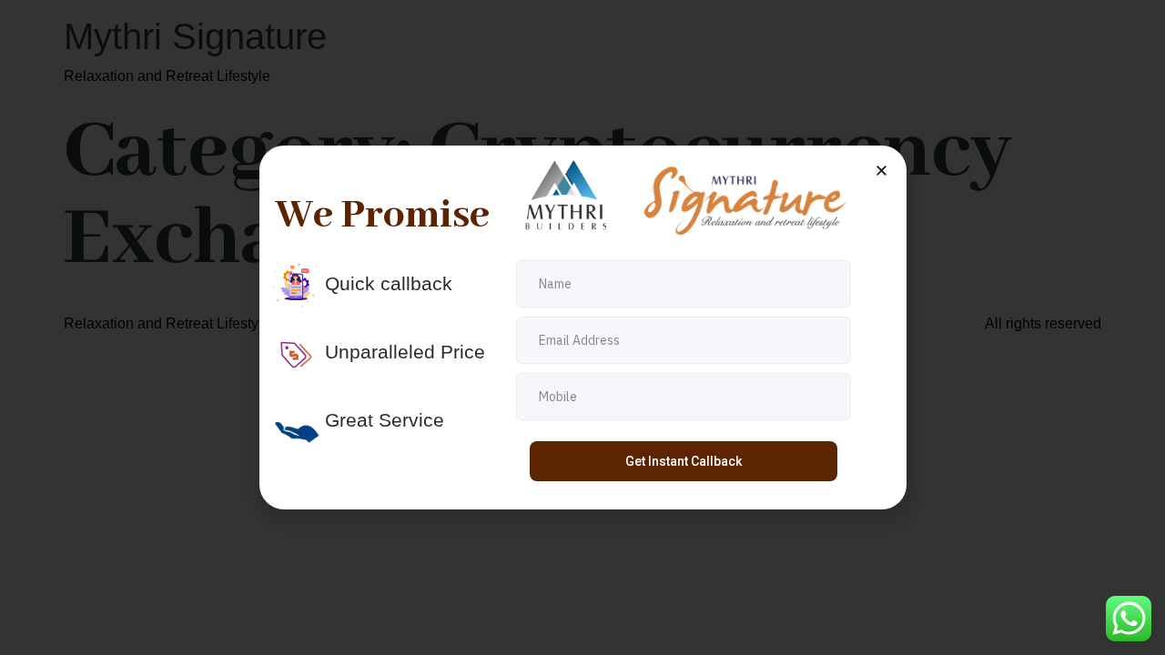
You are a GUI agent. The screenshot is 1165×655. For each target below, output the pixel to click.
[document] (582, 327)
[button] (881, 170)
